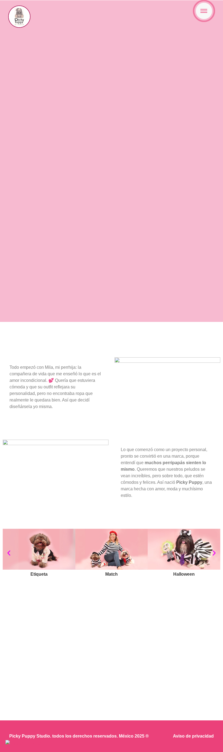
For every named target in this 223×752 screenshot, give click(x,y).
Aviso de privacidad (193, 736)
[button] (8, 552)
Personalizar (111, 672)
